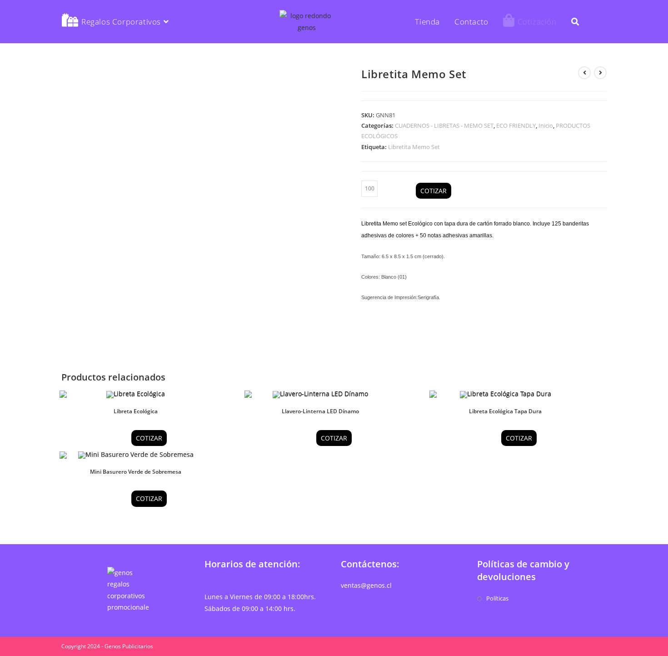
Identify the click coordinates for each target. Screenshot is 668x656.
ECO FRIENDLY (516, 125)
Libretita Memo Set (414, 147)
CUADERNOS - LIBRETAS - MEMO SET (444, 125)
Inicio (545, 125)
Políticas (497, 598)
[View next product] (600, 72)
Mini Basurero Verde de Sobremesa (135, 472)
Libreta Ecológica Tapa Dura (505, 411)
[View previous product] (584, 72)
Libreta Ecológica (136, 411)
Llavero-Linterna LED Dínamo (320, 411)
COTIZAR (433, 190)
